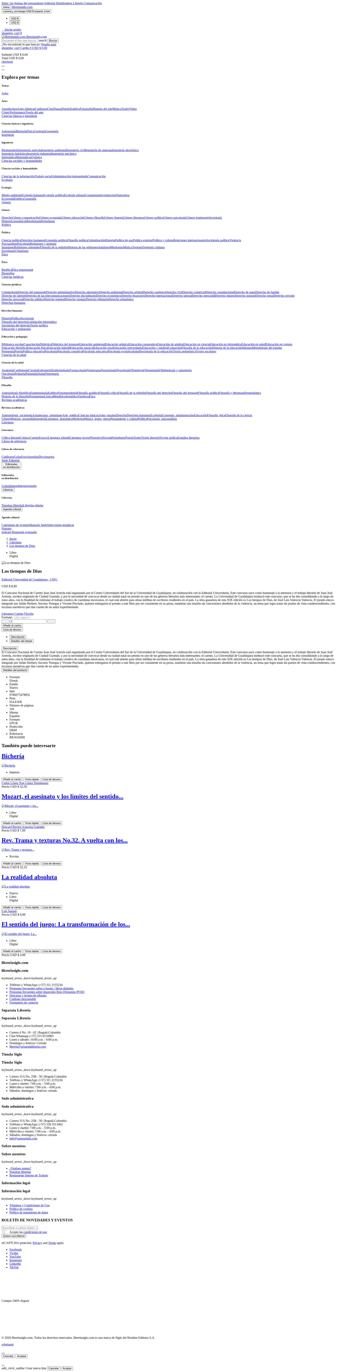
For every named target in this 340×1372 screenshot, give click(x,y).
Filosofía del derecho (15, 322)
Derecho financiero (133, 295)
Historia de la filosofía (15, 396)
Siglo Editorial (10, 460)
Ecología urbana (74, 195)
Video (133, 109)
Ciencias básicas (89, 415)
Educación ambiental (92, 344)
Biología (21, 131)
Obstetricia (136, 370)
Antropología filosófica (16, 393)
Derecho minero (225, 295)
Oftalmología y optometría (175, 370)
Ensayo (43, 437)
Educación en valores (279, 344)
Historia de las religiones (83, 247)
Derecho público (33, 299)
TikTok (13, 1267)
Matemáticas (23, 157)
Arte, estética (70, 415)
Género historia (113, 217)
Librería (78, 3)
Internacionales (27, 486)
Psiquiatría (31, 373)
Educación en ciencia (196, 344)
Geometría (51, 131)
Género (6, 418)
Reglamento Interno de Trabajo (28, 1175)
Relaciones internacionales (189, 240)
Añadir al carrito (12, 625)
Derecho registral (54, 299)
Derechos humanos (33, 240)
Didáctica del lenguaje (65, 344)
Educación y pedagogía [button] (16, 329)
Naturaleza (122, 195)
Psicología (23, 243)
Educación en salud (253, 344)
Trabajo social (43, 176)
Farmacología (77, 370)
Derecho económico (108, 295)
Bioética (7, 269)
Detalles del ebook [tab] (21, 641)
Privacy (37, 1243)
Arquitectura (9, 109)
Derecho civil (173, 292)
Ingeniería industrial (39, 153)
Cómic (6, 112)
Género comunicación (26, 217)
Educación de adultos (170, 344)
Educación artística (116, 344)
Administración (61, 176)
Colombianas (10, 486)
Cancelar (8, 1356)
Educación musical (81, 347)
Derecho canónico (154, 292)
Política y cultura (162, 240)
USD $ (14, 18)
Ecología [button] (7, 180)
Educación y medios (154, 347)
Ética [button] (5, 254)
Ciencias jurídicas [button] (12, 276)
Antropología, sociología (17, 415)
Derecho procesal (12, 299)
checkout (7, 61)
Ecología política (53, 195)
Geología (39, 131)
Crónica (25, 437)
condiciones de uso (35, 1232)
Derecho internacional (158, 295)
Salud (136, 351)
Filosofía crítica (108, 393)
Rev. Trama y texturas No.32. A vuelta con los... (65, 840)
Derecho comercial (194, 292)
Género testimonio (197, 217)
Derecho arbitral (133, 292)
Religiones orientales (27, 247)
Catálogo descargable (22, 999)
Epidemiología (60, 370)
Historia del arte (102, 109)
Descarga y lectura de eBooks (27, 995)
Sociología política (217, 240)
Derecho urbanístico (121, 299)
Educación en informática (225, 344)
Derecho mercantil (203, 295)
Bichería (13, 756)
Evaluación (174, 347)
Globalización (96, 240)
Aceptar (21, 1356)
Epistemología (39, 393)
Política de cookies (21, 1209)
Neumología (108, 370)
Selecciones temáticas (60, 525)
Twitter (13, 1253)
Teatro (125, 109)
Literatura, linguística (59, 418)
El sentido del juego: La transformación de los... (66, 924)
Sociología (215, 217)
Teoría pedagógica (184, 351)
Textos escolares (206, 351)
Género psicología (174, 217)
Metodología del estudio (267, 347)
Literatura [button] (8, 422)
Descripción (10, 648)
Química (36, 157)
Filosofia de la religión (54, 247)
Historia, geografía (22, 418)
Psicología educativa (95, 351)
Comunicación (93, 3)
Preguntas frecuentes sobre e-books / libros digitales (41, 988)
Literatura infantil (58, 437)
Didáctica (46, 344)
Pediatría (20, 373)
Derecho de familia (267, 292)
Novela (106, 437)
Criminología (10, 292)
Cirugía (33, 370)
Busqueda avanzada (24, 532)
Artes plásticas (26, 109)
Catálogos (41, 109)
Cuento (34, 437)
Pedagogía (8, 351)
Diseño (65, 109)
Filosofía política (77, 240)
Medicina (78, 418)
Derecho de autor (245, 292)
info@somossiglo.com (23, 1138)
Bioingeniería (10, 150)
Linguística (18, 221)
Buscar (53, 40)
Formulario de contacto (23, 1002)
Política (16, 318)
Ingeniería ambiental (54, 150)
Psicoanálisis (9, 243)
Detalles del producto (15, 670)
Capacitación (32, 344)
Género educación (73, 217)
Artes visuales (107, 415)
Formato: (8, 617)
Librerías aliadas (33, 505)
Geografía (30, 198)
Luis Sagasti (9, 911)
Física (30, 131)
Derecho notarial (245, 295)
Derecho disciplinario (82, 295)
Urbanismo (22, 251)
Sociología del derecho (16, 325)
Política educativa (33, 351)
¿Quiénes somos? (20, 1168)
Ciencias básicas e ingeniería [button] (19, 116)
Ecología (156, 415)
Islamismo (8, 247)
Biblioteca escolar (13, 344)
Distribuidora (64, 3)
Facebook (15, 1249)
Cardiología (21, 370)
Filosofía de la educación (196, 347)
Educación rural (103, 347)
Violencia (235, 240)
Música (116, 109)
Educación (200, 415)
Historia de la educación (227, 347)
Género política (153, 217)
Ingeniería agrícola (29, 150)
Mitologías (116, 247)
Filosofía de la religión (132, 393)
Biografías (8, 273)
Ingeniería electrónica (125, 150)
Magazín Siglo (38, 525)
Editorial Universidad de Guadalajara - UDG (29, 579)
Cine (50, 109)
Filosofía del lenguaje (185, 393)
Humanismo (36, 396)
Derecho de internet (14, 295)
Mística (127, 247)
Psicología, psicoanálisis (162, 418)
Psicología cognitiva (69, 351)
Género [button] (6, 202)
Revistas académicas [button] (14, 400)
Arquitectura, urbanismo (47, 415)
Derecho (7, 217)
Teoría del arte (34, 112)
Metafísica (59, 396)
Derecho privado (284, 295)
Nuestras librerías (12, 505)
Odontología (151, 370)
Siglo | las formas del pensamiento (23, 3)
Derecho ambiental (111, 292)
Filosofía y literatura (231, 393)
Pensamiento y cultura (124, 418)
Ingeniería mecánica (64, 153)
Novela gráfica (168, 437)
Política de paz (124, 240)
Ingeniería (40, 418)
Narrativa (96, 437)
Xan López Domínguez (33, 783)
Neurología (123, 370)
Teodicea (83, 396)
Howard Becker (12, 827)
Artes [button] (5, 93)
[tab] (170, 648)
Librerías (8, 489)
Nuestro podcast (6, 530)
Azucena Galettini (33, 827)
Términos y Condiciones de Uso (29, 1205)
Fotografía (86, 109)
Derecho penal (265, 295)
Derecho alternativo (87, 292)
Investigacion (108, 195)
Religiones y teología (43, 243)
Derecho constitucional (220, 292)
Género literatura (133, 217)
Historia (6, 221)
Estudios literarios (188, 437)
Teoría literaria (150, 437)
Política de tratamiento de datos (28, 1212)
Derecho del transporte (32, 292)
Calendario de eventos (15, 525)
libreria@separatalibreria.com (27, 1046)
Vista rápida (32, 779)
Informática (9, 157)
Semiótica (72, 396)
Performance (18, 112)
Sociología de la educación (156, 351)
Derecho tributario (97, 299)
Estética (75, 109)
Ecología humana (32, 195)
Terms (52, 1243)
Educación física (37, 347)
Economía (8, 198)
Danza (57, 109)
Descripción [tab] (17, 636)
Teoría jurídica (39, 325)
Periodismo (48, 221)
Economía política (56, 240)
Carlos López (10, 783)
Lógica (48, 396)
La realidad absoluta (29, 877)
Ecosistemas (92, 195)
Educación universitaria (127, 347)
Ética (92, 396)
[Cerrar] (3, 1353)
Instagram (15, 1260)
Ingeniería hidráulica (14, 153)
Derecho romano (75, 299)
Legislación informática (42, 322)
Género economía (51, 217)
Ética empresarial (22, 269)
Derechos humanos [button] (13, 302)
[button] (11, 29)
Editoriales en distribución (11, 466)
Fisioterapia (93, 370)
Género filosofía (94, 217)
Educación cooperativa (142, 344)
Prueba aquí (48, 44)
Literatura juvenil (80, 437)
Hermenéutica (252, 393)
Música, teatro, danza (97, 418)
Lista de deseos (51, 779)
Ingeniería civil (76, 150)
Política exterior (142, 240)
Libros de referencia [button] (14, 441)
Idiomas (247, 347)
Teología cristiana (154, 247)
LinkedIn (15, 1263)
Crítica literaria (11, 437)
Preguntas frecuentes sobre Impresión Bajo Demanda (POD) (46, 992)
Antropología (79, 176)
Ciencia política (11, 240)
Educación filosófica (14, 347)
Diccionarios (46, 456)
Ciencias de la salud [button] (14, 355)
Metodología (33, 221)
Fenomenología (67, 393)
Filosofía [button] (7, 377)
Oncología (8, 373)
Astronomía (9, 131)
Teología (137, 247)
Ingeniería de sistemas (98, 150)
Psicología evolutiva (120, 351)
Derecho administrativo (60, 292)
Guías (17, 456)
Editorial (50, 3)
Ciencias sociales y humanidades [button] (22, 160)
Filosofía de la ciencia (238, 415)
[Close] (3, 69)
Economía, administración (178, 415)
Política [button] (6, 224)
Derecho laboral (182, 295)
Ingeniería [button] (8, 134)
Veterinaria (52, 373)
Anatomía (8, 370)
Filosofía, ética (216, 415)
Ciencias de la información (18, 176)
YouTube (15, 1256)
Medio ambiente (12, 195)
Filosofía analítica (88, 393)
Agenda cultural (12, 509)
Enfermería (44, 370)
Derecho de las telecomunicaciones (47, 295)
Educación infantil (58, 347)
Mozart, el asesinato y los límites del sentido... (62, 796)
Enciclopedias (30, 456)
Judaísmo (104, 247)
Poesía (19, 351)
